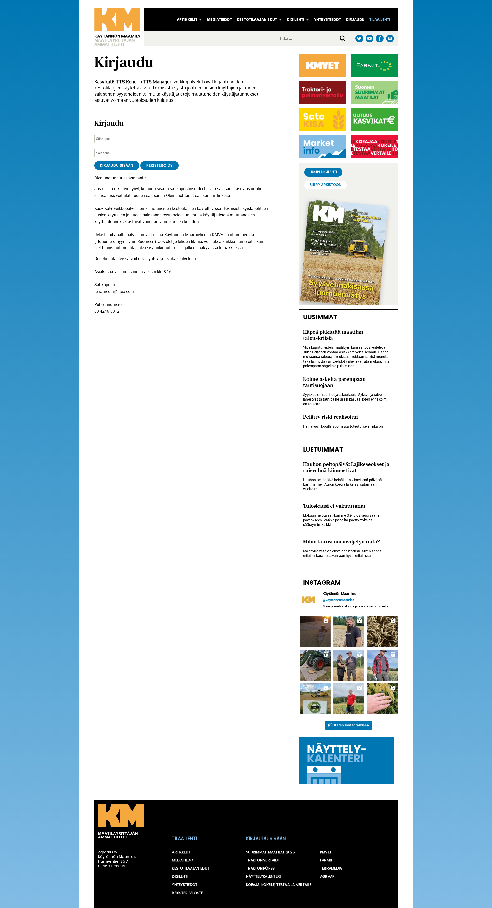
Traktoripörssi (261, 868)
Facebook (380, 39)
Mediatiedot (219, 20)
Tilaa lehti (379, 20)
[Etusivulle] (119, 27)
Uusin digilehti (323, 172)
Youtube (370, 39)
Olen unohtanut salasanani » (120, 178)
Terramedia (331, 868)
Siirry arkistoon (326, 185)
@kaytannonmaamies (338, 599)
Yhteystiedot (327, 20)
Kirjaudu (355, 20)
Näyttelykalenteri (263, 877)
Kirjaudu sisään (266, 838)
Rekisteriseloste (187, 893)
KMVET (326, 852)
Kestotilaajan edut (257, 20)
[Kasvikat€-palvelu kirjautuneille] (373, 119)
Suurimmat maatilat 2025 (270, 852)
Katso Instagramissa (351, 725)
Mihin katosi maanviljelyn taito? (341, 541)
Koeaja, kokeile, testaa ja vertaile (278, 885)
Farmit (326, 860)
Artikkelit (187, 20)
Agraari (328, 877)
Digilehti (295, 20)
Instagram (390, 38)
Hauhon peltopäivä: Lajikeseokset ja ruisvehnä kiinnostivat (346, 467)
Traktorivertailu (262, 860)
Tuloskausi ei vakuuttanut (334, 506)
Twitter (359, 39)
